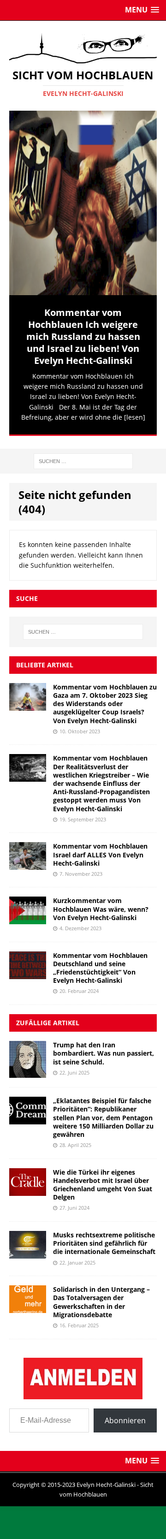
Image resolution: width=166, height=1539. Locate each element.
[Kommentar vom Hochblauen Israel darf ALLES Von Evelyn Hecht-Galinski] (27, 860)
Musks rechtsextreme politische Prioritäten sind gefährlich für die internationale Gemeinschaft (104, 1239)
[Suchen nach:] (83, 456)
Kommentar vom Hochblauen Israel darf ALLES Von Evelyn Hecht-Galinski (100, 850)
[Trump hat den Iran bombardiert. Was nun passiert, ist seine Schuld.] (27, 1068)
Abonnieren (125, 1416)
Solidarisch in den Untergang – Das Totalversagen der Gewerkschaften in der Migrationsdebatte (101, 1298)
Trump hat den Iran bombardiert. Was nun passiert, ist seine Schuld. (103, 1049)
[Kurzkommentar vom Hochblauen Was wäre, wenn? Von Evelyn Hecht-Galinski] (27, 915)
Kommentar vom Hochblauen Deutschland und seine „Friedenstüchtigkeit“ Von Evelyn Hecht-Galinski (100, 964)
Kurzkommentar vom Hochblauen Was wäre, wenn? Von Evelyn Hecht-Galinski (100, 905)
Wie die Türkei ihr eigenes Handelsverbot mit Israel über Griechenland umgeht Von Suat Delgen (102, 1181)
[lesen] (134, 417)
